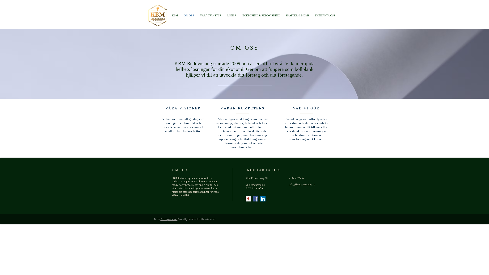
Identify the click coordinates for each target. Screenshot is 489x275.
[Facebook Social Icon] (255, 198)
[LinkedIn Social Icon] (263, 198)
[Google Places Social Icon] (248, 198)
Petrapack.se (168, 219)
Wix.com (210, 219)
